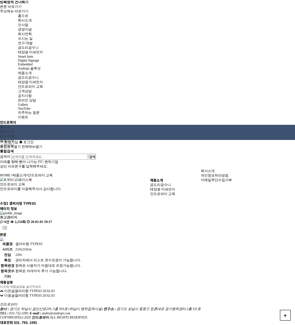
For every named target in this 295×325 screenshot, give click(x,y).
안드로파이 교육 (162, 194)
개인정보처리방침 (214, 175)
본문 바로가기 (11, 6)
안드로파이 (8, 122)
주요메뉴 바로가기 (14, 11)
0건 (6, 222)
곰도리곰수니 (160, 185)
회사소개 (208, 171)
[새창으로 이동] (7, 179)
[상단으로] (285, 315)
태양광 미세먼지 (162, 189)
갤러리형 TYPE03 (28, 291)
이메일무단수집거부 (216, 180)
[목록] (4, 228)
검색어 (5, 156)
